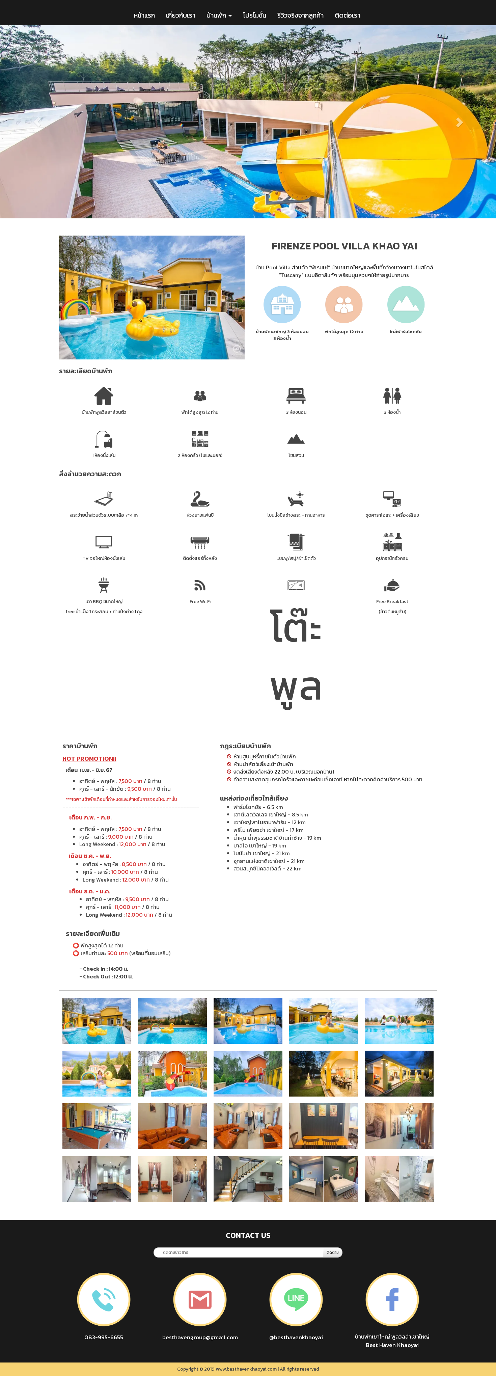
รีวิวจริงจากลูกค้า (300, 15)
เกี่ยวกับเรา (180, 15)
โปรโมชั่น (254, 15)
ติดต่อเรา (347, 15)
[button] (37, 121)
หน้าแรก (144, 15)
